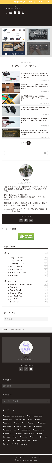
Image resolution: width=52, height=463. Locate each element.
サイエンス (27, 440)
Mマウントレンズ (28, 264)
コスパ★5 (17, 440)
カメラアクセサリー (28, 272)
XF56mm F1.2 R (8, 433)
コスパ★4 (7, 440)
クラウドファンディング (11, 437)
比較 (35, 440)
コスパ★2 (34, 437)
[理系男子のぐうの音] (14, 15)
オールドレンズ (28, 269)
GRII (31, 419)
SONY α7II (39, 426)
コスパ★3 (44, 437)
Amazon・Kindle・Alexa (28, 284)
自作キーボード (8, 444)
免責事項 (34, 457)
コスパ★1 (24, 437)
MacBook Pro (28, 296)
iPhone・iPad (28, 293)
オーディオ (28, 299)
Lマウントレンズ (28, 261)
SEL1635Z (42, 423)
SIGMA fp (18, 426)
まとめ (40, 433)
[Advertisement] (40, 14)
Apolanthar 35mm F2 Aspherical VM (14, 416)
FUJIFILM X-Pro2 (21, 419)
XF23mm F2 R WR (25, 430)
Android (28, 287)
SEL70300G (7, 426)
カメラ (27, 253)
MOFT (17, 423)
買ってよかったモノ (22, 444)
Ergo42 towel (8, 419)
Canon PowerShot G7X (35, 416)
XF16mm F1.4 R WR (10, 430)
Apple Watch (28, 290)
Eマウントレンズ (28, 258)
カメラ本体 (28, 275)
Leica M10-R (7, 423)
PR (24, 423)
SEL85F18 (32, 423)
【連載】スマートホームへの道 (26, 433)
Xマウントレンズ (28, 266)
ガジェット (27, 281)
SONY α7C (28, 426)
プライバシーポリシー (21, 457)
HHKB (38, 419)
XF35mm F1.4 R (39, 430)
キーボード (28, 302)
